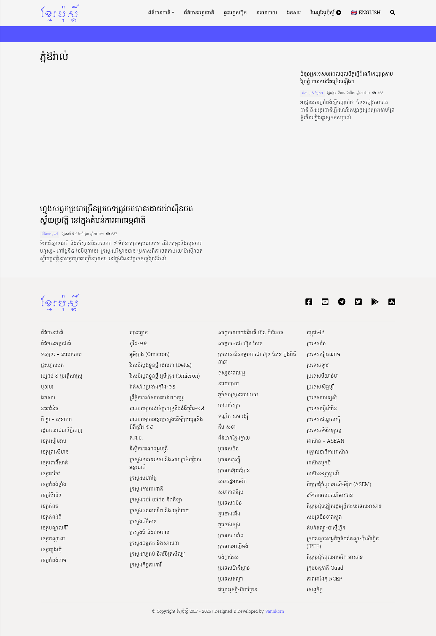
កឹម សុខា (227, 427)
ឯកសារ (294, 13)
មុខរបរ (47, 387)
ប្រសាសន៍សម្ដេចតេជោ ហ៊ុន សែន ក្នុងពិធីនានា (257, 358)
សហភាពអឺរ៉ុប (231, 492)
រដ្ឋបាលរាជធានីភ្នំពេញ (61, 430)
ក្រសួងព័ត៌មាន (143, 522)
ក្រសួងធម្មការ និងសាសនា (154, 543)
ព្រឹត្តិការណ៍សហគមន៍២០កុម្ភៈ (157, 398)
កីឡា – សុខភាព (56, 420)
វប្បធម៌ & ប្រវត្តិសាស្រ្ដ (61, 376)
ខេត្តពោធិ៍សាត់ (54, 463)
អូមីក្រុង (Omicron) (149, 355)
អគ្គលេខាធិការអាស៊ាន (327, 452)
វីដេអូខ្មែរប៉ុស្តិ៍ (323, 13)
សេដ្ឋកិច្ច (315, 590)
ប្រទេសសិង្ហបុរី (320, 387)
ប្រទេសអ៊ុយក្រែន (234, 471)
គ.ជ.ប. (136, 438)
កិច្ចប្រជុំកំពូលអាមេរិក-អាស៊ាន (335, 557)
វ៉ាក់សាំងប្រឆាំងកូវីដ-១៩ (153, 387)
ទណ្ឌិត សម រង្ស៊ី (233, 416)
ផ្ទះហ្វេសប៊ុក (235, 13)
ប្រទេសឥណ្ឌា (231, 579)
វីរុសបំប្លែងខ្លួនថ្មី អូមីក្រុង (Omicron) (165, 376)
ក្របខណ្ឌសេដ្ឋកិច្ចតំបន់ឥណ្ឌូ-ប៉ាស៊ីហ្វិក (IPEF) (343, 543)
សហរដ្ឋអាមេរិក (232, 481)
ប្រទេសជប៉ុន (230, 503)
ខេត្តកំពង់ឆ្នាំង (53, 485)
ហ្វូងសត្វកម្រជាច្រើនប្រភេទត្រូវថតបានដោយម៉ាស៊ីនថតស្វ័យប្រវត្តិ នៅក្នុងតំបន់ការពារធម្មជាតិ (116, 215)
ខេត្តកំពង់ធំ (51, 517)
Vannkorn (274, 612)
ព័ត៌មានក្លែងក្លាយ (234, 438)
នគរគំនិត (49, 409)
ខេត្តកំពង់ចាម (53, 561)
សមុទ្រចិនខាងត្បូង (324, 517)
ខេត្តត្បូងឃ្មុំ (51, 550)
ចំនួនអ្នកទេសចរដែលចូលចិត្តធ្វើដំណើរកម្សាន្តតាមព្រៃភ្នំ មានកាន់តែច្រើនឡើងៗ (346, 78)
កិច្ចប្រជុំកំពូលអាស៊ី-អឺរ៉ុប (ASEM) (339, 485)
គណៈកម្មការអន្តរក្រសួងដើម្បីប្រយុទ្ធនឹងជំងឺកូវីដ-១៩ (166, 423)
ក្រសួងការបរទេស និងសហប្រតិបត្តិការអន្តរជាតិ (165, 463)
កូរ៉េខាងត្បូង (229, 525)
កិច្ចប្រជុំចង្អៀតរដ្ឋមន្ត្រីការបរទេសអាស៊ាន (344, 506)
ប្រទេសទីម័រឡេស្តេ (324, 430)
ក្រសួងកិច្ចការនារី (146, 565)
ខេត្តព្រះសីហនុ (55, 452)
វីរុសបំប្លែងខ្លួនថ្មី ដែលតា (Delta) (161, 365)
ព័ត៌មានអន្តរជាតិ (199, 13)
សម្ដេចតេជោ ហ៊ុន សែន (240, 344)
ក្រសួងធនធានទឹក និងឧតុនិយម (159, 511)
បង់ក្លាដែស (228, 557)
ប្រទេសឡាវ (318, 365)
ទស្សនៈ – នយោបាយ (61, 355)
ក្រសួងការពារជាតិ (146, 489)
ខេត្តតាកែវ (50, 474)
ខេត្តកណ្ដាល (53, 539)
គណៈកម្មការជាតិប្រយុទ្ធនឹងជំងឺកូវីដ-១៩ (167, 409)
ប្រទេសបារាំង (231, 536)
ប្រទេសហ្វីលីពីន (322, 409)
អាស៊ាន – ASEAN (325, 441)
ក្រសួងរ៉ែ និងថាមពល (149, 532)
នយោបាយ (266, 13)
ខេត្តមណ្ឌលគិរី (54, 528)
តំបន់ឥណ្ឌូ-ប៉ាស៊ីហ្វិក (326, 528)
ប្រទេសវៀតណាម (323, 355)
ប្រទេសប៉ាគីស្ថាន (234, 568)
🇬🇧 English (365, 13)
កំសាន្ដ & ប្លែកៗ (312, 93)
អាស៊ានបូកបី (319, 463)
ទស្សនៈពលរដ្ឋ (231, 373)
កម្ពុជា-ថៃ (316, 333)
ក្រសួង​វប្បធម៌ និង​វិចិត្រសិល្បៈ (157, 554)
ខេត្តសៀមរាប (53, 441)
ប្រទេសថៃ (316, 344)
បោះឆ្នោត (139, 333)
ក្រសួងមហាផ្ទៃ (143, 478)
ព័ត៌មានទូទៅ (49, 234)
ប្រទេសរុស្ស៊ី (229, 460)
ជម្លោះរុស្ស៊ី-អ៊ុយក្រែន (237, 590)
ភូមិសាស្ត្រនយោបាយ (238, 395)
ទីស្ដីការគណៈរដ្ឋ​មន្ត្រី (149, 449)
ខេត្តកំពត (49, 506)
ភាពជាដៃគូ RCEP (324, 579)
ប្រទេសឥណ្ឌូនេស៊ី (323, 420)
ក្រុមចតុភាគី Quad (325, 568)
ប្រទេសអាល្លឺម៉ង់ (233, 547)
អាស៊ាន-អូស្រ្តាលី (323, 474)
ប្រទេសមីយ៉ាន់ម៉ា (323, 376)
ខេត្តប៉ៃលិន (51, 495)
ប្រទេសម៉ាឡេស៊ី (322, 398)
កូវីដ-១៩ (138, 344)
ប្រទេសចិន (228, 449)
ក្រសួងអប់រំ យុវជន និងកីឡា (156, 500)
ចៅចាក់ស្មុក (229, 406)
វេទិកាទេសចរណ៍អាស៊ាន (330, 495)
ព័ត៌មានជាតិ (159, 13)
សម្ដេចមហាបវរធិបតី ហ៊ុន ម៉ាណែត (250, 333)
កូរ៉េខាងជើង (229, 514)
